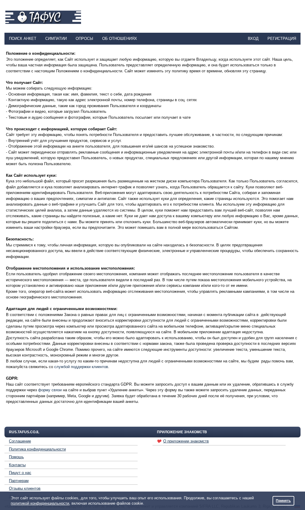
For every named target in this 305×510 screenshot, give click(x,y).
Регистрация (281, 38)
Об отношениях (119, 38)
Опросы (84, 38)
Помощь (16, 457)
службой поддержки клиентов (81, 366)
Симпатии (56, 38)
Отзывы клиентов (25, 488)
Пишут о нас (20, 472)
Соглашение (20, 441)
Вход (253, 38)
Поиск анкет (22, 38)
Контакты (17, 465)
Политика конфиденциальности (37, 449)
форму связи (50, 390)
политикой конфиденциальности (40, 503)
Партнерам (19, 480)
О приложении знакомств (186, 441)
